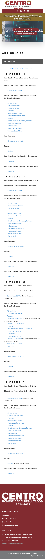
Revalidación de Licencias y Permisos (20, 121)
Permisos (11, 161)
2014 (17, 68)
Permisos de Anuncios (15, 128)
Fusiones (11, 111)
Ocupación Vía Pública (15, 113)
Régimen (11, 151)
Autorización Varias (14, 106)
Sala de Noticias (8, 522)
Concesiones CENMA (15, 90)
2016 (26, 68)
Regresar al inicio (36, 555)
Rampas (10, 118)
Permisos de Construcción (16, 116)
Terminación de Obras (15, 131)
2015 (21, 68)
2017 (31, 68)
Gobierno (5, 515)
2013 (12, 68)
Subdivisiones (12, 126)
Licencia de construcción (16, 141)
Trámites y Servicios (9, 519)
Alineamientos (12, 103)
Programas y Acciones (10, 525)
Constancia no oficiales (15, 206)
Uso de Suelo (12, 236)
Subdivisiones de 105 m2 (16, 228)
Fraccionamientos (13, 108)
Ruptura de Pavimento (15, 123)
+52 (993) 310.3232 (11, 540)
